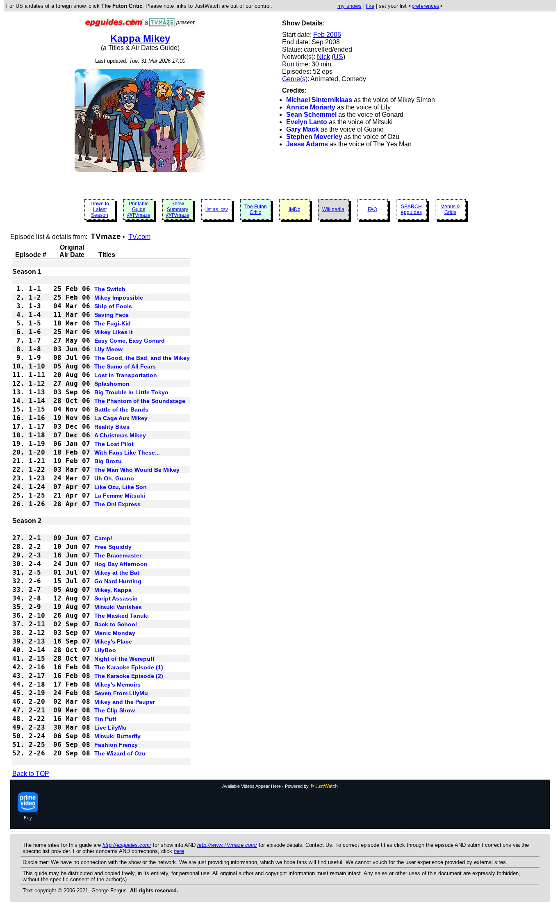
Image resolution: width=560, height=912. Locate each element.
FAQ (372, 209)
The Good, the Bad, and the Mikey (142, 358)
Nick (323, 56)
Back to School (115, 624)
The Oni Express (117, 504)
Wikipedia (333, 209)
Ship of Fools (113, 306)
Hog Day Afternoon (121, 564)
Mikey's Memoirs (117, 684)
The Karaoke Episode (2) (128, 676)
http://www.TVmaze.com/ (227, 845)
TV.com (139, 236)
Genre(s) (294, 78)
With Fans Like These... (127, 452)
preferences (425, 6)
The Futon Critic (255, 209)
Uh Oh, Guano (114, 478)
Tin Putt (105, 719)
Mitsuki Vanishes (118, 607)
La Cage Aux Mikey (121, 418)
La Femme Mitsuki (119, 495)
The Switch (109, 289)
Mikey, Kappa (113, 590)
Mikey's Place (113, 641)
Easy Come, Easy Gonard (129, 340)
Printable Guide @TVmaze (138, 209)
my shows (349, 6)
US (338, 56)
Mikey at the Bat (116, 572)
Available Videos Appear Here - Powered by (266, 786)
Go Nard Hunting (117, 581)
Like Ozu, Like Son (120, 487)
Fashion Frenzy (116, 744)
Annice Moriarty (310, 107)
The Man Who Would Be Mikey (137, 469)
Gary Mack (302, 129)
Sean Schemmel (311, 114)
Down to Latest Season (100, 209)
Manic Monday (114, 633)
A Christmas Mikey (120, 435)
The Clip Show (114, 710)
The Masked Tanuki (121, 615)
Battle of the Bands (121, 409)
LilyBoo (105, 650)
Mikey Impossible (118, 297)
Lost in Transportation (125, 375)
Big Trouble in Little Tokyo (131, 392)
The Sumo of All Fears (125, 366)
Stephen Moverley (314, 136)
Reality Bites (112, 426)
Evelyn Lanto (306, 121)
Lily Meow (108, 349)
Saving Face (111, 315)
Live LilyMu (110, 727)
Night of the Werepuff (124, 658)
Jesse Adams (307, 144)
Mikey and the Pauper (124, 701)
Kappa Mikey (140, 38)
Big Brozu (108, 461)
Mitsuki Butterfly (117, 736)
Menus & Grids (450, 209)
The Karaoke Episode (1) (128, 667)
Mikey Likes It (113, 332)
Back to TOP (30, 773)
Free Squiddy (113, 547)
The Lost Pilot (114, 444)
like (370, 6)
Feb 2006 (327, 34)
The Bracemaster (117, 555)
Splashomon (112, 383)
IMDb (294, 209)
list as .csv (216, 209)
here (179, 851)
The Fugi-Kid (112, 323)
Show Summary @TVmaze (177, 209)
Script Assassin (116, 598)
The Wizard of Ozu (120, 753)
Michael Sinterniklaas (319, 99)
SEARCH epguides (411, 209)
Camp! (103, 538)
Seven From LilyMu (121, 693)
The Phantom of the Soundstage (139, 401)
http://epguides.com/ (126, 845)
